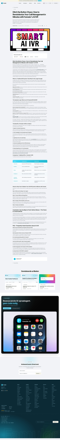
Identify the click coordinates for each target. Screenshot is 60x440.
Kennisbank (18, 400)
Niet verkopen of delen (4, 421)
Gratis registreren (6, 308)
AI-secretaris (36, 391)
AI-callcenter (36, 387)
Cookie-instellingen (4, 420)
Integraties (18, 391)
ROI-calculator (36, 407)
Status (52, 395)
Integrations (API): (15, 116)
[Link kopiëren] (46, 26)
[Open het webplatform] (5, 390)
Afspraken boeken (19, 399)
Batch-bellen (18, 403)
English (2, 422)
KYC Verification (28, 404)
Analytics (18, 392)
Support (53, 387)
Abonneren (37, 373)
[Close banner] (52, 0)
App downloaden (37, 403)
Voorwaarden (53, 403)
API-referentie (27, 400)
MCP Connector (28, 399)
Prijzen (35, 3)
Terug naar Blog (16, 7)
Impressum (53, 400)
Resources (39, 3)
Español (7, 422)
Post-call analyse (19, 404)
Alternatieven (36, 400)
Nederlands (12, 422)
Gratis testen (55, 3)
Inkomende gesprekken (37, 388)
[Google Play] (3, 390)
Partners (53, 391)
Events (52, 392)
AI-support (36, 392)
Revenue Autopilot (19, 396)
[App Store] (2, 390)
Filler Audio (27, 408)
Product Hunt (53, 396)
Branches (30, 3)
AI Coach (27, 395)
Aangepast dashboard (28, 392)
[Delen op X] (44, 26)
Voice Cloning (27, 388)
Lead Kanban (27, 407)
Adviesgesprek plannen (16, 308)
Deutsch (4, 422)
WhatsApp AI (27, 387)
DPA (52, 404)
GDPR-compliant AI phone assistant (36, 253)
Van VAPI (44, 396)
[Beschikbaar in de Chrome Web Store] (7, 390)
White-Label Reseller (28, 403)
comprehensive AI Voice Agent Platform (23, 223)
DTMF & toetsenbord (28, 411)
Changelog (36, 404)
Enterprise (53, 388)
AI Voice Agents (19, 387)
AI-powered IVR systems (40, 69)
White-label (36, 399)
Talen (18, 395)
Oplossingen (25, 3)
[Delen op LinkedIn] (42, 26)
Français (9, 422)
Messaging (18, 388)
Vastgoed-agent (37, 395)
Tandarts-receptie (37, 396)
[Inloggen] (52, 3)
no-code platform (33, 139)
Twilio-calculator (45, 391)
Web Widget (27, 391)
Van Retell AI (44, 395)
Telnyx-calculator (45, 392)
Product (20, 3)
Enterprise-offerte (45, 388)
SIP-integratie (27, 396)
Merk (52, 399)
